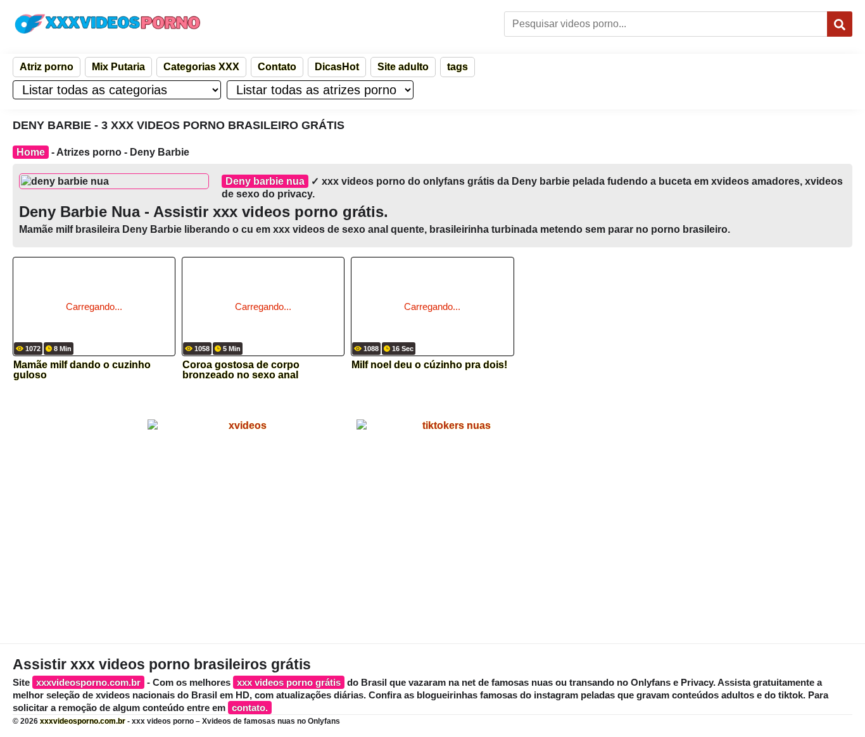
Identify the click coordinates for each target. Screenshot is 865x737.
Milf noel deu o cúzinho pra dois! (429, 365)
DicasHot (337, 66)
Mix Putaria (118, 66)
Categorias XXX (201, 66)
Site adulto (403, 66)
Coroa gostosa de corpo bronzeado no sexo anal (241, 370)
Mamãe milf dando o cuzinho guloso (82, 370)
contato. (250, 707)
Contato (277, 66)
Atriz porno (46, 66)
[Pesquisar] (839, 24)
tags (457, 66)
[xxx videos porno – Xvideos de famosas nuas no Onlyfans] (108, 24)
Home (30, 152)
